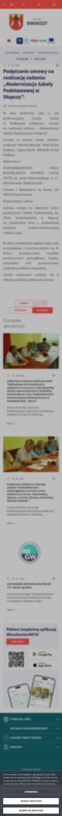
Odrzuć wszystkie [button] (31, 801)
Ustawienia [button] (31, 791)
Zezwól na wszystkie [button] (31, 810)
